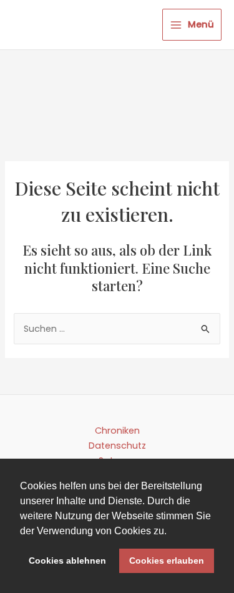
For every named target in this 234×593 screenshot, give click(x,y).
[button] (171, 532)
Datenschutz (117, 445)
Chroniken (117, 430)
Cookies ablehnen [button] (67, 561)
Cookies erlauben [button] (166, 561)
